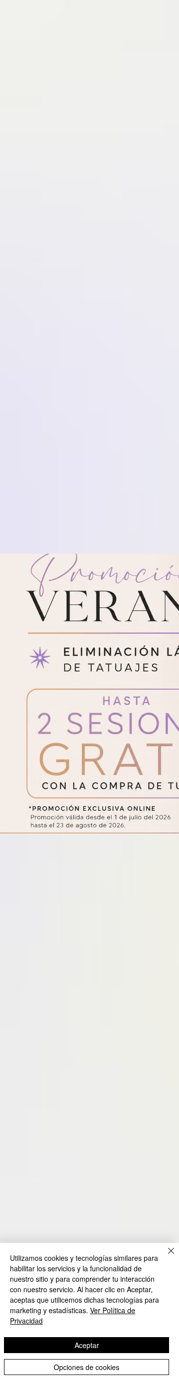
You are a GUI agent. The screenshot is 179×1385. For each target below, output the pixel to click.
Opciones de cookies (86, 1367)
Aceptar (87, 1345)
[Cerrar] (165, 1257)
